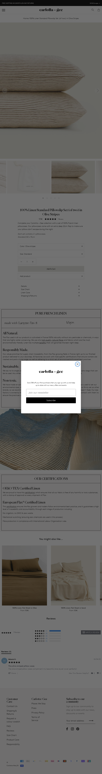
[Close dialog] (77, 364)
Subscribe (51, 400)
